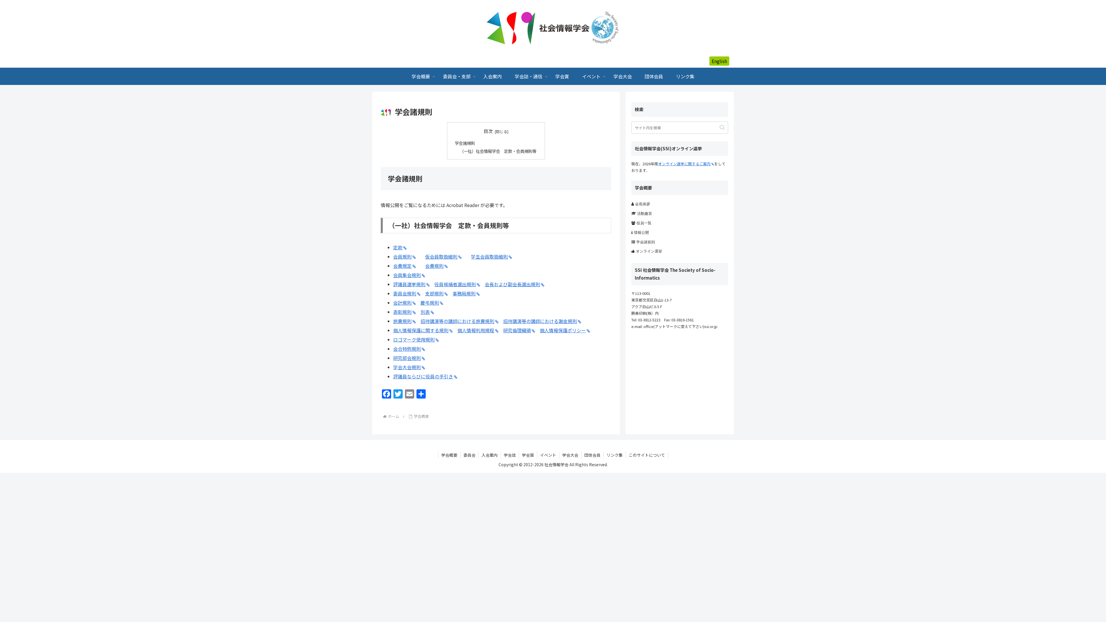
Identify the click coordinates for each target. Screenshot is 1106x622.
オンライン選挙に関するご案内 (684, 163)
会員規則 (402, 256)
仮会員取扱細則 (441, 256)
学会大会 (570, 455)
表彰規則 (402, 311)
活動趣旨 (644, 213)
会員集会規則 (407, 275)
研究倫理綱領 (517, 330)
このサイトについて (647, 455)
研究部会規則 (407, 357)
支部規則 (434, 293)
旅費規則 (402, 321)
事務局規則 (464, 293)
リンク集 (615, 455)
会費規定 (402, 265)
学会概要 (449, 455)
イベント (548, 455)
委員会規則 (404, 293)
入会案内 (490, 455)
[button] (722, 127)
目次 (488, 131)
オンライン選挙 (649, 251)
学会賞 (528, 455)
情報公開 (641, 232)
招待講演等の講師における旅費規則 (457, 321)
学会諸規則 (465, 143)
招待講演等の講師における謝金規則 (540, 321)
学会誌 (510, 455)
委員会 (469, 455)
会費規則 (434, 265)
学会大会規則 (407, 367)
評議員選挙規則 (409, 284)
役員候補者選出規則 (455, 284)
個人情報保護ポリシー (563, 330)
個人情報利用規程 (475, 330)
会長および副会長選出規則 (512, 284)
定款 (397, 247)
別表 (425, 311)
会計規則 (402, 302)
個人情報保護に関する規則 (420, 330)
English (719, 61)
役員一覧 (644, 223)
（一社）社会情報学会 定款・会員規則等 (498, 151)
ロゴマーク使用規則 (414, 339)
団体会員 (592, 455)
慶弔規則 (430, 302)
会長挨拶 (642, 204)
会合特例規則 (407, 348)
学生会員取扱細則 (489, 256)
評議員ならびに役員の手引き (423, 376)
